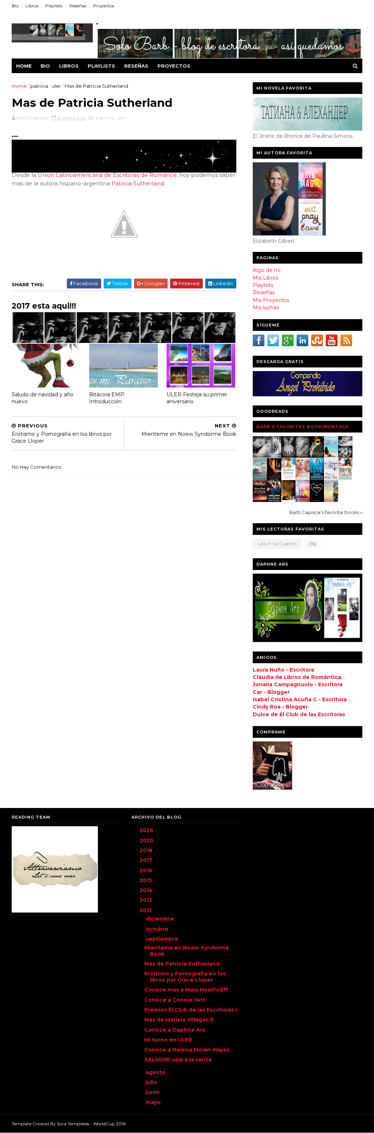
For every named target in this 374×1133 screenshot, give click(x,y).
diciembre (160, 918)
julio (152, 1082)
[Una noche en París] (274, 479)
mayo (154, 1102)
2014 (147, 890)
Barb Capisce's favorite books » (325, 512)
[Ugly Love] (317, 478)
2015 (146, 880)
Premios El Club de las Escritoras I (190, 1010)
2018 (147, 850)
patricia (39, 86)
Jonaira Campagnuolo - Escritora (298, 684)
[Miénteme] (260, 456)
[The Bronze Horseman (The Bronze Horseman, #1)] (260, 478)
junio (153, 1092)
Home (24, 66)
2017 (147, 860)
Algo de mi (266, 270)
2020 (147, 840)
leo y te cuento (277, 544)
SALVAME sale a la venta (177, 1059)
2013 (146, 900)
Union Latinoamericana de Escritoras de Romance (107, 174)
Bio (15, 5)
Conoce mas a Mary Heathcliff (186, 989)
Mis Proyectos (271, 300)
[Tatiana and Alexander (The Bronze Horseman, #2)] (288, 478)
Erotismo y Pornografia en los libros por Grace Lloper (185, 976)
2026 (147, 830)
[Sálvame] (274, 456)
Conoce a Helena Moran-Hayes (187, 1049)
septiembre (163, 939)
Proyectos (103, 5)
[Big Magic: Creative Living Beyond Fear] (302, 501)
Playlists (53, 5)
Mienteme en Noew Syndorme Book (186, 950)
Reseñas (77, 5)
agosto (156, 1072)
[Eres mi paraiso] (331, 456)
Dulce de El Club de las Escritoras (299, 714)
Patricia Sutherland (137, 183)
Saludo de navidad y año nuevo (42, 398)
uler (56, 86)
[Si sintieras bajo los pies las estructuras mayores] (331, 500)
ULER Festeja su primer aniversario (197, 398)
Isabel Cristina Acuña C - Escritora (300, 699)
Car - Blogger (271, 692)
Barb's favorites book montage (302, 426)
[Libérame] (302, 456)
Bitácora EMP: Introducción (107, 398)
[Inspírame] (288, 456)
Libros (32, 5)
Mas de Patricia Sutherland (182, 963)
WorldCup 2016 (109, 1123)
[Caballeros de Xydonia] (274, 501)
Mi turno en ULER (168, 1039)
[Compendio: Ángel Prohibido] (345, 456)
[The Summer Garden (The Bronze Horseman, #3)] (302, 478)
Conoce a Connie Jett (174, 1000)
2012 (146, 910)
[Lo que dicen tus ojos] (260, 501)
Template (21, 1123)
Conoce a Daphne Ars (174, 1030)
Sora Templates (73, 1123)
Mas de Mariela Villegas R (179, 1019)
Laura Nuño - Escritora (283, 669)
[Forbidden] (317, 500)
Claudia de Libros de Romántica (297, 677)
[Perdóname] (317, 456)
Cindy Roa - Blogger (280, 706)
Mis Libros (265, 278)
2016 (147, 870)
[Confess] (331, 478)
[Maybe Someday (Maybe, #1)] (345, 478)
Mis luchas (266, 307)
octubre (158, 929)
